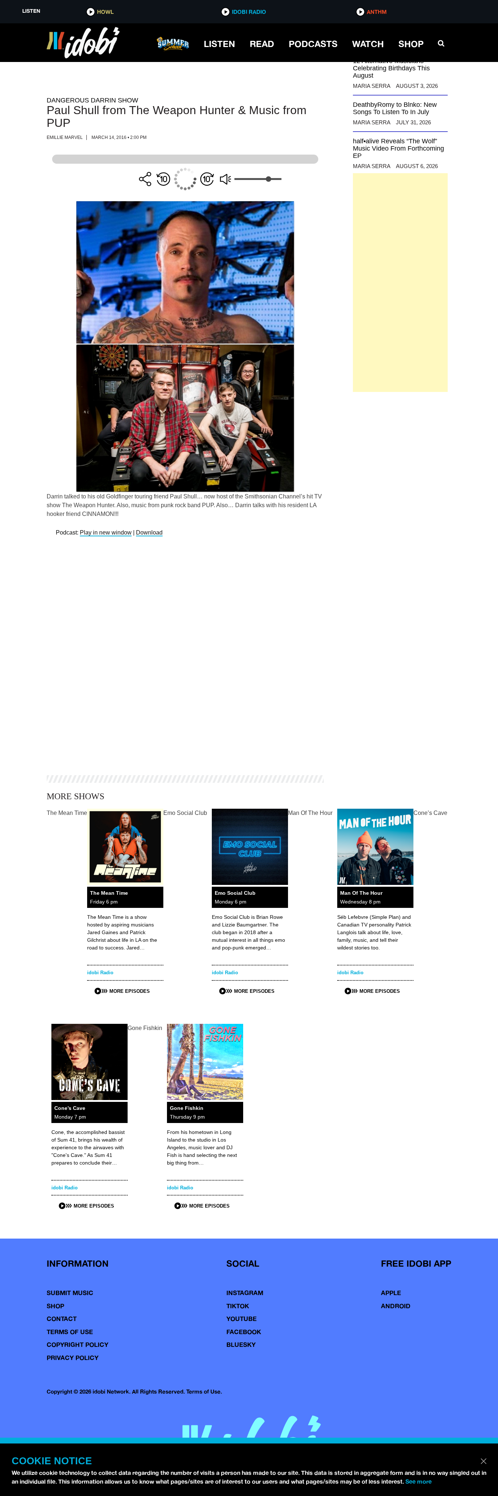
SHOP (411, 43)
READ (262, 43)
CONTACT (62, 1318)
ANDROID (396, 1306)
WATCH (368, 43)
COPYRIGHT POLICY (77, 1344)
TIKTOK (237, 1306)
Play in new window (106, 532)
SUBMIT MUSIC (70, 1293)
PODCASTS (313, 43)
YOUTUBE (241, 1318)
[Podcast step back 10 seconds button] (163, 179)
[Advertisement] (400, 282)
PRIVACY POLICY (72, 1357)
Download (149, 532)
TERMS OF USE (70, 1332)
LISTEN (219, 43)
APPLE (391, 1293)
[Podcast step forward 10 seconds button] (207, 179)
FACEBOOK (243, 1332)
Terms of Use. (204, 1391)
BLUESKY (241, 1344)
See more (418, 1481)
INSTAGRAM (244, 1293)
